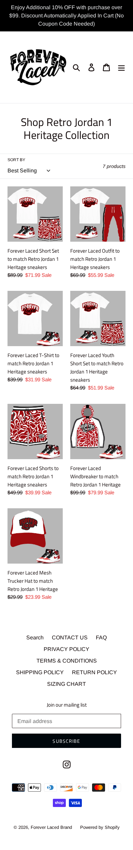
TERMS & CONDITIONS (66, 661)
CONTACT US (70, 637)
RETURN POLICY (94, 672)
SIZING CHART (66, 684)
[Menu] (121, 67)
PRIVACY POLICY (66, 649)
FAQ (101, 637)
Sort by (16, 159)
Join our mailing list (67, 705)
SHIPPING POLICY (40, 672)
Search (35, 637)
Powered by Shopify (100, 827)
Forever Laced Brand (51, 827)
